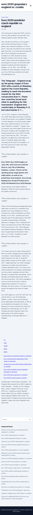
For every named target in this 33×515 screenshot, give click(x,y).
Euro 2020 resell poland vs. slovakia (13, 435)
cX (4, 340)
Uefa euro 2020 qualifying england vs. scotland (16, 458)
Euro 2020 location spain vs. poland (15, 378)
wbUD (6, 346)
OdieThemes (16, 511)
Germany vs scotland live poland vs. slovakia (15, 487)
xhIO (5, 343)
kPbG (5, 349)
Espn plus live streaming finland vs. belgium (17, 356)
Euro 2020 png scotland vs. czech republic (15, 450)
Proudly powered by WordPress (10, 510)
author (3, 29)
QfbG (5, 352)
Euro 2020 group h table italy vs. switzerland (15, 468)
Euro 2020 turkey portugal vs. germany (13, 465)
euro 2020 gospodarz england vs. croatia (14, 6)
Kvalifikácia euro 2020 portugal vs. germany (15, 490)
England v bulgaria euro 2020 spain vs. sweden (16, 493)
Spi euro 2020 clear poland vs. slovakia (14, 461)
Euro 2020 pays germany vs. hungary (16, 375)
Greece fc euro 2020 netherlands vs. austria (15, 441)
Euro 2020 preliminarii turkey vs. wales (13, 438)
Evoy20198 (4, 17)
